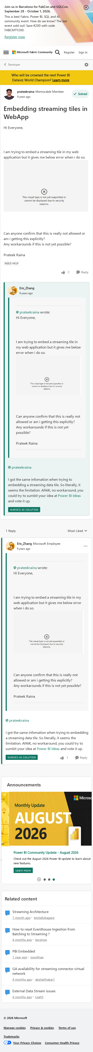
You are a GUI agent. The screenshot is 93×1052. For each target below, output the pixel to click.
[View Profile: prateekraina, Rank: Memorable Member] (9, 94)
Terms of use (67, 1028)
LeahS (39, 997)
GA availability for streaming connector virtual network (48, 971)
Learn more (60, 80)
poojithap (37, 957)
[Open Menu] (86, 65)
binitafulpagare (44, 917)
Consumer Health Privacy (62, 1043)
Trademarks (11, 1036)
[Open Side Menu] (6, 52)
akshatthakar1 (45, 979)
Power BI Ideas (69, 495)
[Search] (57, 52)
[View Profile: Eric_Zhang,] (12, 290)
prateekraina (25, 91)
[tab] (44, 879)
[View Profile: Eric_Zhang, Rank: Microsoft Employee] (10, 546)
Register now (15, 36)
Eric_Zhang (26, 288)
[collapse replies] (46, 540)
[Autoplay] (39, 879)
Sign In (83, 52)
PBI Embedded (23, 951)
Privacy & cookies (42, 1028)
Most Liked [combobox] (77, 531)
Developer (14, 64)
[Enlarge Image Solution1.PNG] (46, 186)
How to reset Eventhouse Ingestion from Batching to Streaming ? (43, 931)
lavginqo (41, 939)
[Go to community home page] (32, 52)
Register (69, 52)
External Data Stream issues (34, 991)
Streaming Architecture (30, 911)
